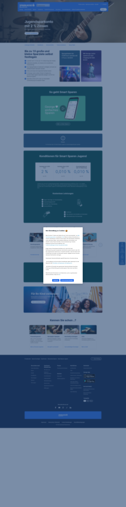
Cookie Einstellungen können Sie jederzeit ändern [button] (57, 245)
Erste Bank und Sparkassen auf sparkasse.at (62, 263)
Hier (63, 237)
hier (59, 274)
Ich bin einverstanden (67, 280)
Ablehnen (55, 280)
